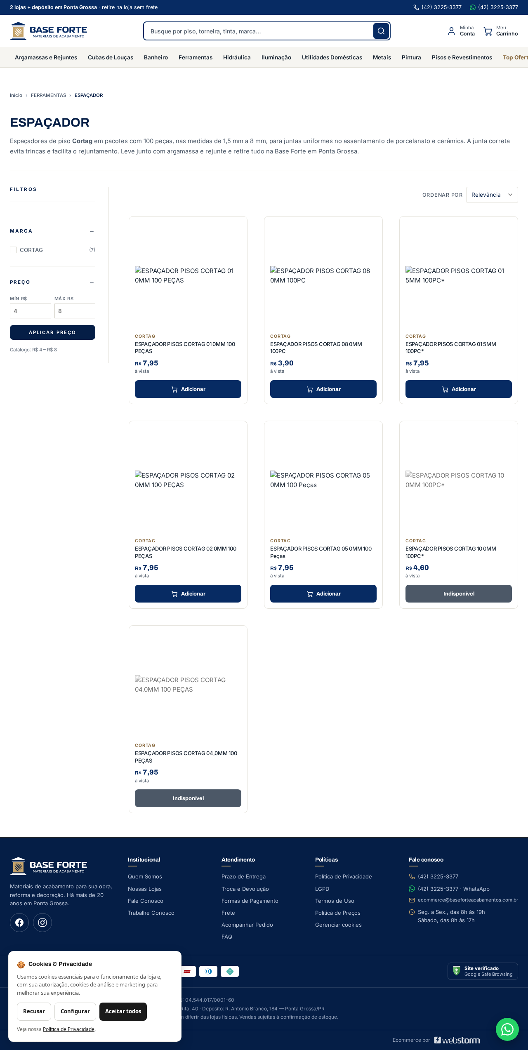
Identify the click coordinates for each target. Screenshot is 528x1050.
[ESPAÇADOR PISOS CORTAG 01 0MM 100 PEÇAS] (188, 275)
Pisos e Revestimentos (462, 57)
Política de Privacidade (343, 876)
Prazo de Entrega (244, 876)
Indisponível (458, 594)
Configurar (75, 1011)
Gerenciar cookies (338, 924)
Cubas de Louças (110, 57)
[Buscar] (381, 31)
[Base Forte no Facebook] (19, 922)
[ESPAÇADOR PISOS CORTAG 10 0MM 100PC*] (458, 480)
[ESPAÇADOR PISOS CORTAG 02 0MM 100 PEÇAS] (188, 480)
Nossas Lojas (145, 888)
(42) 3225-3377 (442, 7)
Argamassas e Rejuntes (46, 57)
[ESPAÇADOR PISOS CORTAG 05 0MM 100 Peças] (323, 480)
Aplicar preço (52, 332)
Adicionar (193, 389)
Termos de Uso (334, 900)
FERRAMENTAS (48, 95)
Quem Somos (145, 876)
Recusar (34, 1011)
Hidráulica (237, 57)
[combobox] (267, 30)
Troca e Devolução (245, 888)
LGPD (322, 888)
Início (16, 95)
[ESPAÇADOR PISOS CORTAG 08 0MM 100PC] (323, 275)
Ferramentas (195, 57)
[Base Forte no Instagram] (42, 922)
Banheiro (156, 57)
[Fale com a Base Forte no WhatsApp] (507, 1029)
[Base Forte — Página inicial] (48, 30)
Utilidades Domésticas (332, 57)
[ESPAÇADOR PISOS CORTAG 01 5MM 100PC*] (458, 275)
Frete (228, 912)
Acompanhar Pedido (247, 924)
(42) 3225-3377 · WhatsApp (454, 888)
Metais (382, 57)
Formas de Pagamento (250, 900)
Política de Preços (338, 912)
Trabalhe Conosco (151, 912)
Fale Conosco (145, 900)
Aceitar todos (123, 1011)
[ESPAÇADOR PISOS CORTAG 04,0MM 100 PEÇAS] (188, 684)
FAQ (227, 936)
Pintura (411, 57)
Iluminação (276, 57)
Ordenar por (442, 195)
